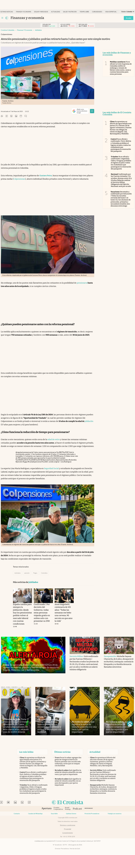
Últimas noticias (6, 12)
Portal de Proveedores (92, 813)
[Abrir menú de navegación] (2, 17)
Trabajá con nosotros (114, 813)
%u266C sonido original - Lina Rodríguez (56, 462)
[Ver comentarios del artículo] (26, 116)
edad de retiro (53, 439)
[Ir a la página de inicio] (6, 17)
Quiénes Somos (71, 813)
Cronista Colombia (7, 30)
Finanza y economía (23, 12)
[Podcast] (77, 809)
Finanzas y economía (24, 30)
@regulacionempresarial (24, 452)
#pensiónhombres (49, 460)
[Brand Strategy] (68, 808)
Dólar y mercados (41, 12)
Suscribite (54, 813)
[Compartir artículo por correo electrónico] (21, 116)
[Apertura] (46, 808)
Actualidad (55, 12)
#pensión (19, 462)
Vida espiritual (111, 12)
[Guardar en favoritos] (92, 111)
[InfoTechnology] (88, 808)
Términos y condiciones (67, 825)
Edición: (126, 11)
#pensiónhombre (62, 460)
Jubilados (38, 30)
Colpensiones (19, 179)
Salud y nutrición (70, 12)
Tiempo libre (84, 12)
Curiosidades (97, 12)
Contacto (17, 813)
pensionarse (82, 283)
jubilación (89, 421)
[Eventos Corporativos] (58, 808)
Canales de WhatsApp (35, 813)
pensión (27, 573)
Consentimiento (67, 833)
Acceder (128, 18)
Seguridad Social (51, 468)
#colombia (72, 460)
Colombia (44, 573)
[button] (130, 724)
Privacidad (67, 829)
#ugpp (25, 462)
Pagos (35, 573)
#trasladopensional (35, 462)
